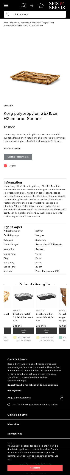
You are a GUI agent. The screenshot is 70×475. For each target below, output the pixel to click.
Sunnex (40, 249)
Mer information (12, 148)
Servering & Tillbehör (48, 244)
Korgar (39, 235)
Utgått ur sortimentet (18, 156)
